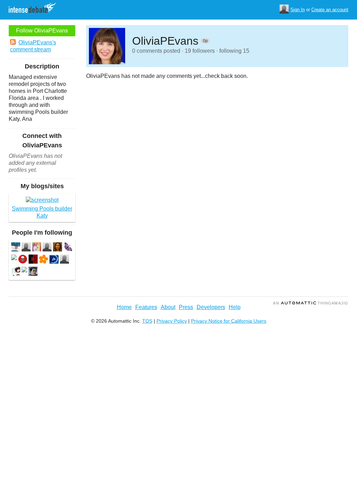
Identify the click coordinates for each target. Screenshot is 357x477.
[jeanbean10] (26, 247)
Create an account (329, 9)
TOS (147, 321)
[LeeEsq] (47, 247)
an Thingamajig (310, 303)
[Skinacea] (43, 260)
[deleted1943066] (14, 258)
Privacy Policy (172, 321)
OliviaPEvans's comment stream (33, 45)
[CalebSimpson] (54, 260)
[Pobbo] (22, 260)
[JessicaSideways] (57, 247)
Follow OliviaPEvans (42, 31)
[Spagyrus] (33, 260)
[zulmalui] (64, 260)
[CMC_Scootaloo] (36, 247)
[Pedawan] (68, 247)
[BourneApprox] (33, 272)
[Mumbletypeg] (15, 247)
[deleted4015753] (24, 270)
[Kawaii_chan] (15, 272)
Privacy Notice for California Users (228, 321)
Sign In (297, 9)
